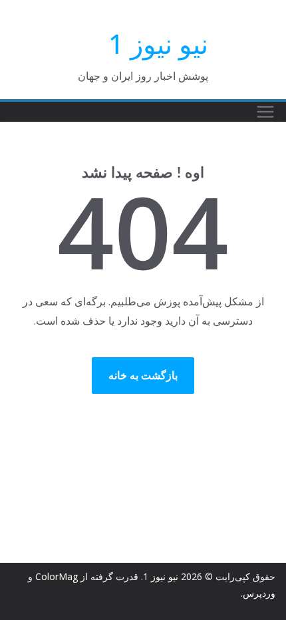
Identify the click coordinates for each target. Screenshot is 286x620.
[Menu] (265, 112)
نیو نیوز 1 (158, 43)
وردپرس (259, 593)
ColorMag (56, 576)
